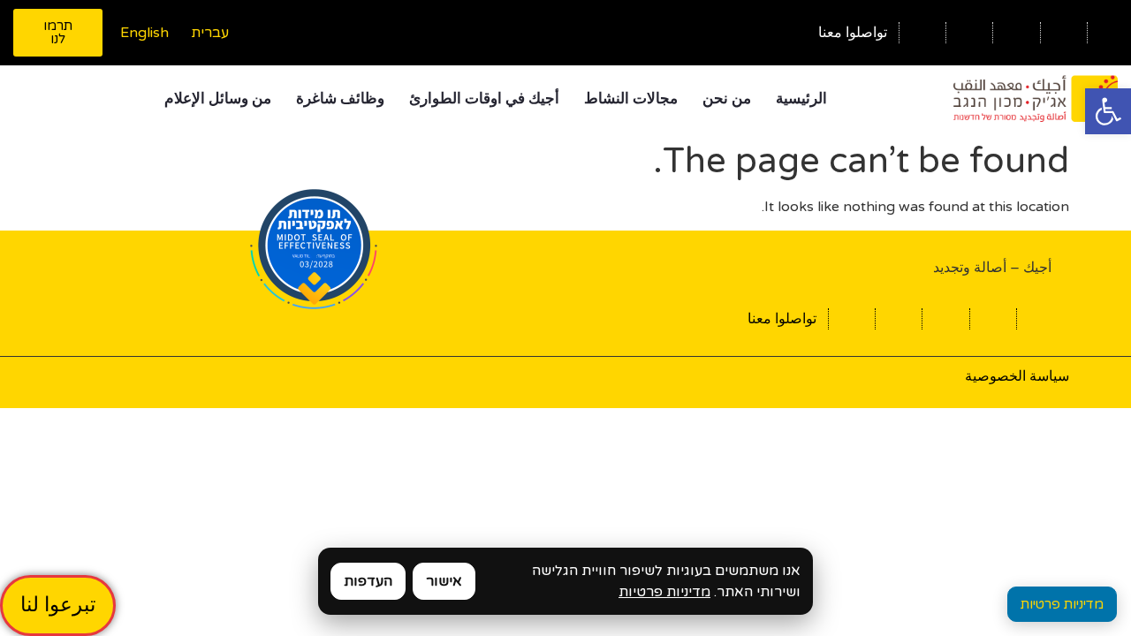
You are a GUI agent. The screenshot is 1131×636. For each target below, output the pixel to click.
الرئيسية (801, 98)
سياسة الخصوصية (1017, 376)
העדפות (368, 581)
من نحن (726, 98)
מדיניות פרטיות (664, 592)
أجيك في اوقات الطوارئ (484, 98)
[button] (1108, 111)
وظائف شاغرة (340, 98)
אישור (444, 581)
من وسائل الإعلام (217, 98)
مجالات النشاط (631, 98)
